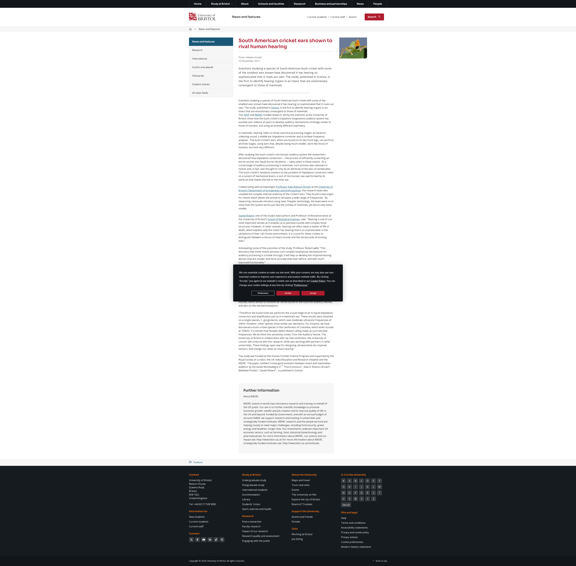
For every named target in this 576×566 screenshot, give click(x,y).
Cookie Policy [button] (317, 281)
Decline (288, 293)
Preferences (263, 293)
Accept (313, 293)
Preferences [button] (300, 285)
